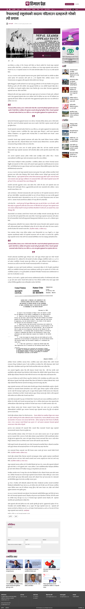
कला (42, 9)
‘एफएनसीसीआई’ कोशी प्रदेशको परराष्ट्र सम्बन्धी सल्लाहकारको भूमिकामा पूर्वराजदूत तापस (14, 585)
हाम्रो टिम (2, 607)
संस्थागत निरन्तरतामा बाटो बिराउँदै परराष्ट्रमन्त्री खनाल (13, 570)
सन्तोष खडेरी (11, 24)
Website (44, 540)
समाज (18, 9)
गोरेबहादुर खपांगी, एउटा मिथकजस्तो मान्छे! (74, 125)
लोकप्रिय (65, 120)
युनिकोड (77, 4)
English (76, 9)
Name (9, 540)
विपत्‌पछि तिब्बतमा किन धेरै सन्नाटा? (74, 132)
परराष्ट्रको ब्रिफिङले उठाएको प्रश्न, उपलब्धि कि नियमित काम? (32, 570)
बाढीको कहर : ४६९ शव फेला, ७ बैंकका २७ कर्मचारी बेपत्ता (74, 139)
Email (26, 540)
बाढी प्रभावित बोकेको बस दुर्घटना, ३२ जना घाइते (74, 106)
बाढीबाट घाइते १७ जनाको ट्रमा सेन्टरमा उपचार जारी (74, 99)
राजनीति (13, 9)
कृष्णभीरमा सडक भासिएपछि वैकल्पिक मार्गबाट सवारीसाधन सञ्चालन (74, 114)
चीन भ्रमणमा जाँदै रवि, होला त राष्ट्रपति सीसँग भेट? (51, 570)
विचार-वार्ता (28, 9)
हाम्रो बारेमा (7, 607)
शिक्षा (38, 9)
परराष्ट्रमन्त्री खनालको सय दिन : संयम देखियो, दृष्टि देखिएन (32, 585)
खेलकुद (33, 9)
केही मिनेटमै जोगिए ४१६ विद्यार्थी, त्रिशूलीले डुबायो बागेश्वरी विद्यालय (74, 82)
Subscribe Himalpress (69, 4)
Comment (10, 527)
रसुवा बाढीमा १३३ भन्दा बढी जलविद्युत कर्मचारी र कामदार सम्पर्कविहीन (74, 147)
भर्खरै (73, 9)
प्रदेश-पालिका (47, 9)
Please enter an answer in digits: (15, 544)
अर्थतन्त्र (22, 9)
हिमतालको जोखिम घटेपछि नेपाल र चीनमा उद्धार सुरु (74, 154)
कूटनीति (10, 516)
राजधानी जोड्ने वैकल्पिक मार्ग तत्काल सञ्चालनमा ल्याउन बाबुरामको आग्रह (74, 91)
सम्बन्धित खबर (11, 557)
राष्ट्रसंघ (16, 516)
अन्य (52, 9)
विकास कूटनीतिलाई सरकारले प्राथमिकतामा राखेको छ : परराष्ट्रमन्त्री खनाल (51, 585)
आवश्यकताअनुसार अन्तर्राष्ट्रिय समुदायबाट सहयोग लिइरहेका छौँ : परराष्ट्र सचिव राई (74, 73)
